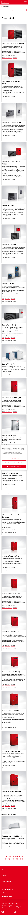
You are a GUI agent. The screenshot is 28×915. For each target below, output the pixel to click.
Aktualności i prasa (6, 896)
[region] (13, 11)
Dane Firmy (4, 903)
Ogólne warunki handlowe (8, 907)
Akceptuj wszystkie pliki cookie (14, 466)
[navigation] (25, 2)
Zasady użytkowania (13, 903)
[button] (3, 55)
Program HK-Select (7, 889)
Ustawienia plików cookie (14, 458)
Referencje (4, 893)
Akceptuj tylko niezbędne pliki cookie (14, 462)
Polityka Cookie (20, 907)
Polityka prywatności (6, 905)
